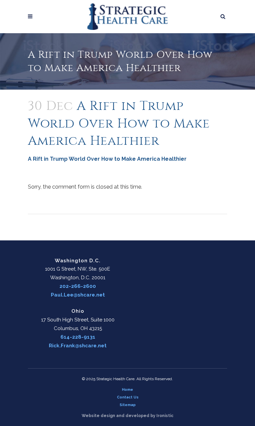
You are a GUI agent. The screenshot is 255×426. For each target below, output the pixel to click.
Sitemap (128, 405)
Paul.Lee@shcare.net (78, 295)
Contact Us (127, 397)
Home (127, 389)
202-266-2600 (77, 286)
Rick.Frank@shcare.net (78, 346)
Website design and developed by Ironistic (127, 415)
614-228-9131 (77, 337)
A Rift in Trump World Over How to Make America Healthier (107, 159)
